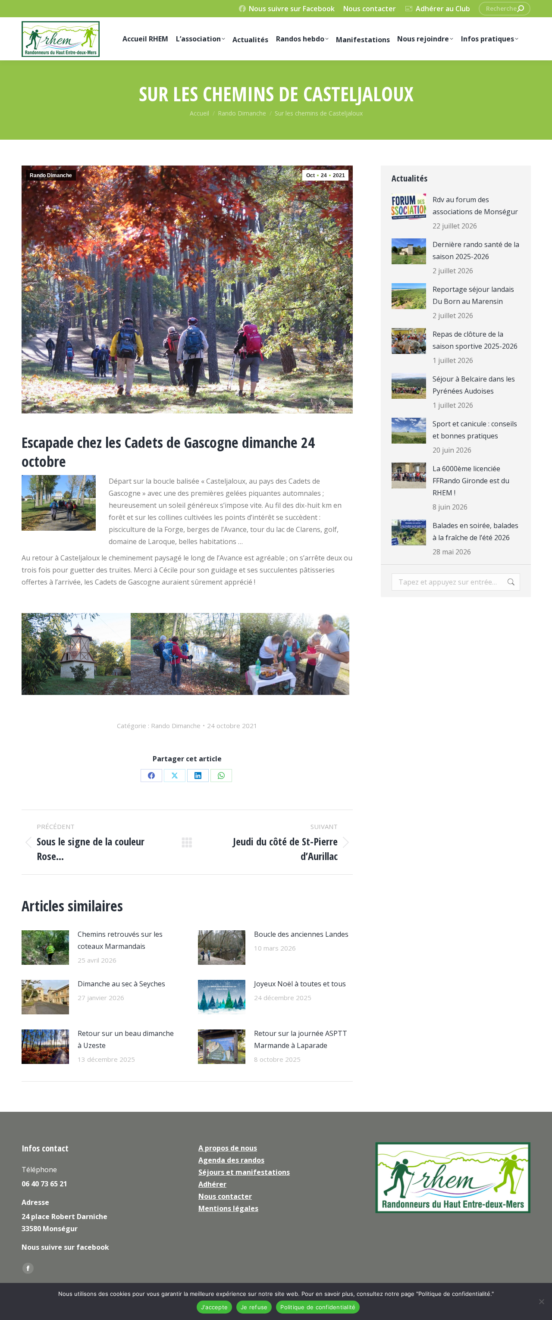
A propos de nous (227, 1148)
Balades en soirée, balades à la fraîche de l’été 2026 (475, 531)
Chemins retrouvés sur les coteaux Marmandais (120, 940)
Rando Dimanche (51, 175)
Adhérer (212, 1184)
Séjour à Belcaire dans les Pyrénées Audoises (474, 385)
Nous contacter (369, 8)
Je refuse (254, 1307)
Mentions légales (228, 1208)
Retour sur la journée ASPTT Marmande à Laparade (300, 1039)
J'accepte (214, 1307)
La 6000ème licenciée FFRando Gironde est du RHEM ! (471, 480)
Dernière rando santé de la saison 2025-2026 (476, 250)
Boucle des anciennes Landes (301, 934)
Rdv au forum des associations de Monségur (475, 205)
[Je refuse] (541, 1301)
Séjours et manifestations (244, 1172)
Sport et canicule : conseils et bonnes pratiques (475, 430)
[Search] (520, 9)
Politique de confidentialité (317, 1307)
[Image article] (45, 947)
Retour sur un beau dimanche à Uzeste (126, 1039)
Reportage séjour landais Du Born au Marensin (473, 295)
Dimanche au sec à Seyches (121, 983)
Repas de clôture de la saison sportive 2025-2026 (475, 340)
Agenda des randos (231, 1160)
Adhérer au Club (443, 8)
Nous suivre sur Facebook (292, 8)
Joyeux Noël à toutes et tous (300, 983)
